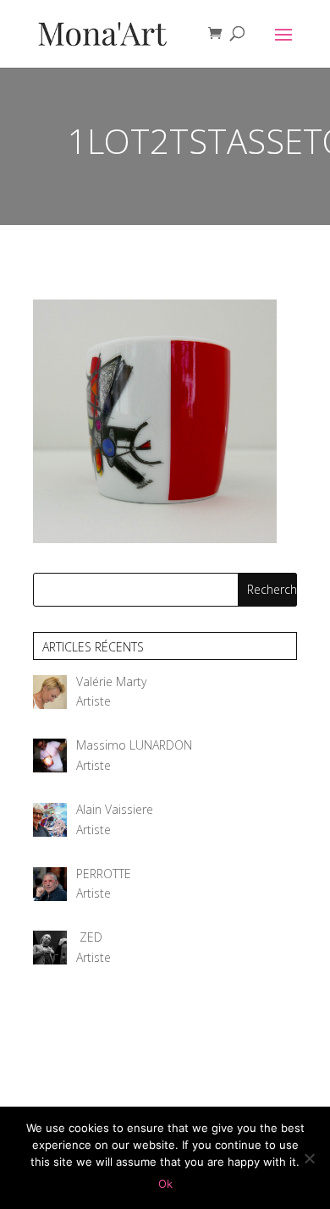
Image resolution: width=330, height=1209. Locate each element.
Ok (165, 1183)
